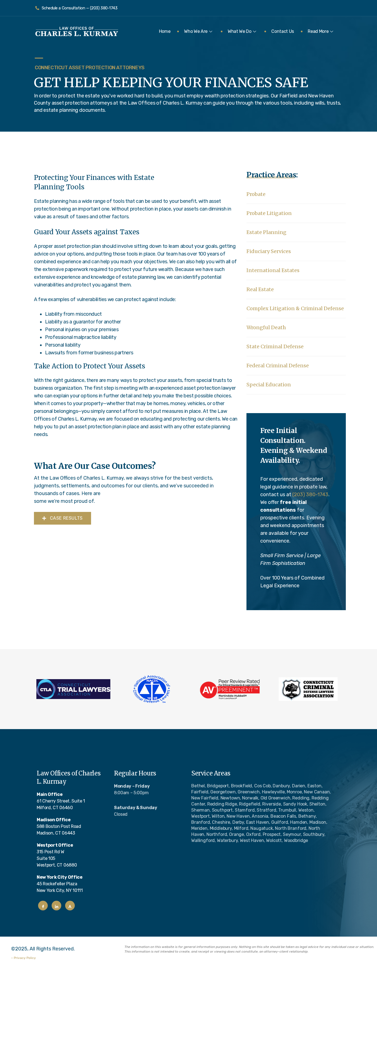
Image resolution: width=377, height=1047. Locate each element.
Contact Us (282, 31)
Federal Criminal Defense (277, 365)
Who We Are (196, 31)
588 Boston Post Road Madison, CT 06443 (59, 826)
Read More (318, 31)
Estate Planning (266, 232)
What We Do (239, 31)
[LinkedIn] (56, 905)
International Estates (272, 270)
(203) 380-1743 (310, 494)
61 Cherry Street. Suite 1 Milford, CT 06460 (61, 801)
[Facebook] (43, 905)
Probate (256, 194)
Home (165, 31)
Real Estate (260, 289)
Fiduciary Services (268, 251)
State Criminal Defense (275, 346)
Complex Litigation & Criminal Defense (295, 308)
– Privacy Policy (23, 958)
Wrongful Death (266, 327)
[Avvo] (70, 905)
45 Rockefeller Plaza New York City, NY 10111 (60, 884)
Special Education (268, 384)
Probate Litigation (269, 213)
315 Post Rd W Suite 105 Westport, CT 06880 (57, 855)
